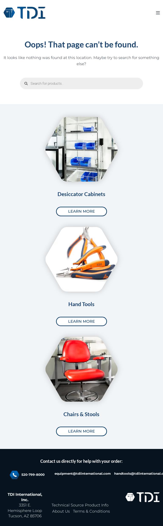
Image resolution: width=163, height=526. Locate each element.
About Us (61, 511)
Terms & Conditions (91, 511)
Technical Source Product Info (80, 505)
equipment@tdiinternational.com (83, 474)
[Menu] (158, 13)
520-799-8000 (33, 475)
